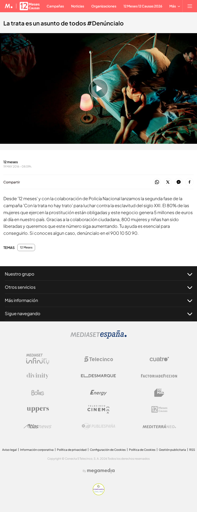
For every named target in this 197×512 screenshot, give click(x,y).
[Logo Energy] (98, 393)
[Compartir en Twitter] (168, 182)
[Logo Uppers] (37, 410)
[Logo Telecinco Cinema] (98, 409)
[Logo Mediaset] (98, 337)
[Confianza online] (99, 494)
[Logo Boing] (37, 393)
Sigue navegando (22, 313)
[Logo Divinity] (38, 376)
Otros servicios (20, 287)
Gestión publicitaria (172, 450)
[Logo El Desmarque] (98, 375)
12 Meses (26, 247)
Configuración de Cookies (108, 450)
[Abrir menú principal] (189, 6)
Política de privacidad (71, 450)
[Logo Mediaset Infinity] (37, 359)
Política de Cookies (142, 450)
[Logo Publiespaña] (98, 426)
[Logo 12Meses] (159, 409)
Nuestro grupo (19, 274)
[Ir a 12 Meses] (30, 6)
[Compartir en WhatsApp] (157, 182)
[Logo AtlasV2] (38, 426)
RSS (192, 450)
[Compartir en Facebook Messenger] (178, 182)
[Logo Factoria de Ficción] (159, 376)
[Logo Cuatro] (159, 359)
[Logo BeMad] (159, 393)
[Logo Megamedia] (101, 470)
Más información (21, 300)
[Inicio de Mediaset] (9, 6)
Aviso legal (9, 450)
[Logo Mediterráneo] (159, 426)
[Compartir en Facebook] (189, 182)
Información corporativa (37, 450)
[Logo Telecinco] (98, 359)
